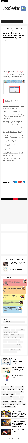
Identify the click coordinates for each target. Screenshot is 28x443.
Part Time (10, 339)
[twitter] (15, 439)
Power (14, 342)
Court (10, 332)
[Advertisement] (14, 55)
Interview (21, 337)
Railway (10, 344)
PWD (5, 344)
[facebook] (18, 439)
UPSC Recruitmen (8, 352)
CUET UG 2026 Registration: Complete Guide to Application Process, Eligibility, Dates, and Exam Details (12, 288)
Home (4, 28)
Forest (12, 334)
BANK (22, 329)
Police (5, 342)
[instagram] (9, 439)
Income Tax (6, 337)
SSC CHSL (6, 349)
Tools (18, 349)
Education (6, 334)
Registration (6, 347)
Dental (15, 332)
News (5, 339)
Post (10, 342)
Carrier (5, 332)
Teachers (13, 349)
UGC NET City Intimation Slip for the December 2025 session (9, 308)
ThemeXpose (16, 441)
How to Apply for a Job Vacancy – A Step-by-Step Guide (17, 263)
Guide (17, 334)
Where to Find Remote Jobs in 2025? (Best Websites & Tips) (18, 369)
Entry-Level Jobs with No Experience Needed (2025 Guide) (19, 361)
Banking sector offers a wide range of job (13, 259)
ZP (15, 352)
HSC (22, 334)
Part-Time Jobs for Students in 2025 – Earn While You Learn (16, 268)
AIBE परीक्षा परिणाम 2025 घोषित (8, 301)
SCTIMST (19, 347)
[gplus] (12, 439)
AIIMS (13, 329)
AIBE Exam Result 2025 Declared (9, 295)
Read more (9, 284)
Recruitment (17, 344)
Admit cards (6, 329)
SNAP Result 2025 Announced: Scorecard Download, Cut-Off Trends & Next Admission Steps (12, 280)
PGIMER (17, 339)
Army (18, 329)
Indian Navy (14, 337)
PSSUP (20, 342)
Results (13, 347)
